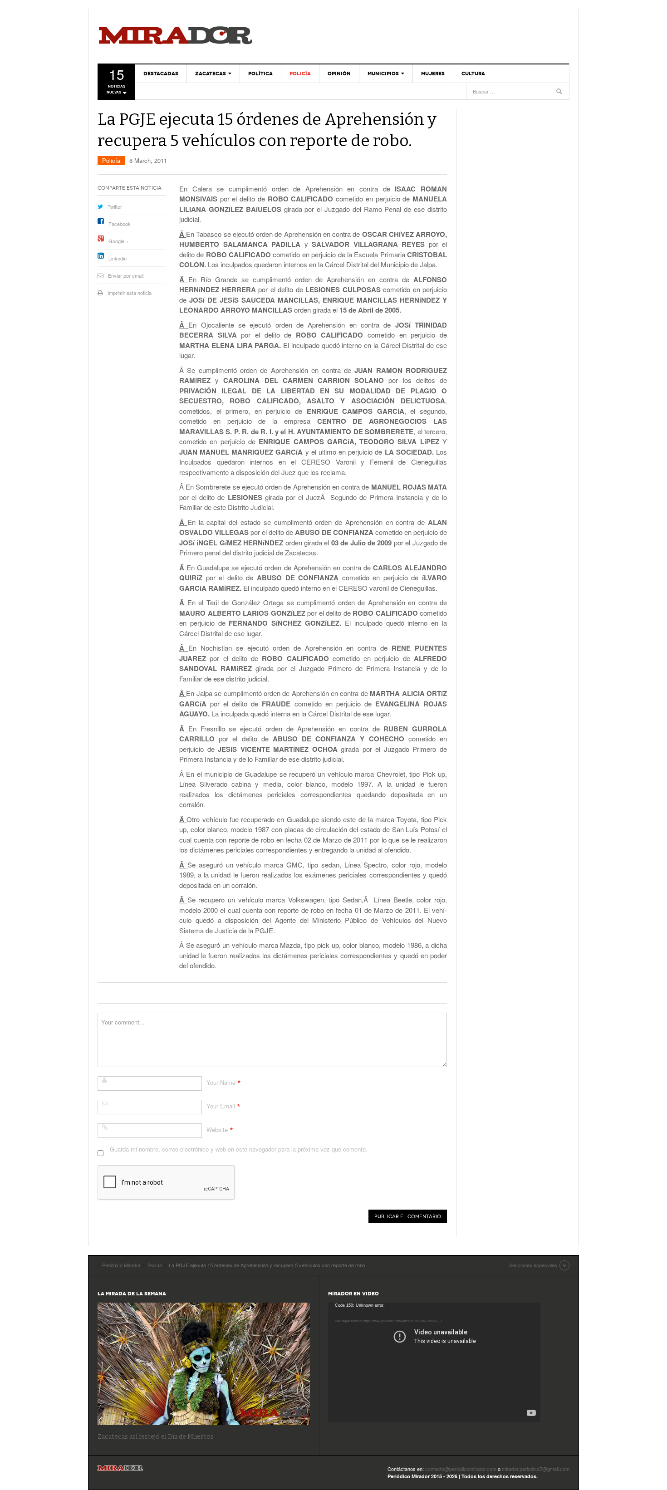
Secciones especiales (533, 1265)
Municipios (383, 73)
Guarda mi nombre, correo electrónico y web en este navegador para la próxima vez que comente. (239, 1149)
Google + (118, 241)
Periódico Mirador (176, 36)
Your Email (220, 1106)
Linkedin (117, 258)
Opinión (339, 73)
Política (260, 73)
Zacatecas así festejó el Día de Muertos (156, 1437)
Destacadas (160, 73)
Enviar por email (125, 275)
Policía (300, 73)
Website (217, 1129)
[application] (434, 1362)
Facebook (119, 223)
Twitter (115, 206)
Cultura (473, 73)
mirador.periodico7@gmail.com (535, 1468)
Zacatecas (210, 73)
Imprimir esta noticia (130, 292)
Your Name (220, 1082)
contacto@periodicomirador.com (460, 1468)
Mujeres (433, 73)
